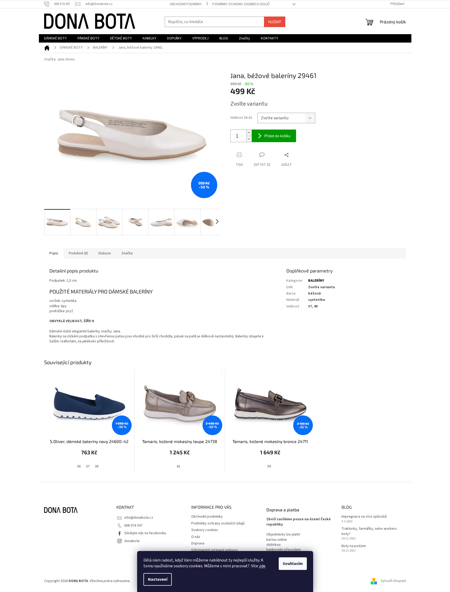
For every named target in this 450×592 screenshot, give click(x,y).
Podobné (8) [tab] (78, 253)
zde (262, 566)
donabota (131, 541)
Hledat (274, 21)
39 (269, 466)
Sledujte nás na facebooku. (145, 533)
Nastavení (157, 579)
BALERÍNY (316, 280)
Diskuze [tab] (105, 253)
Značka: (59, 59)
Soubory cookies (204, 530)
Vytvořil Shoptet (393, 581)
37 (88, 466)
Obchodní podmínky (186, 4)
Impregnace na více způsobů (364, 516)
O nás (195, 536)
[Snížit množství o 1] (249, 139)
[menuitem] (55, 38)
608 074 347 (133, 525)
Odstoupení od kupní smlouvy (214, 550)
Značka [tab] (127, 253)
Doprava (197, 543)
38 (97, 466)
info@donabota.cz (138, 517)
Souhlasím (293, 564)
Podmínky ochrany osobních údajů (241, 4)
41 (178, 466)
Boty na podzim (354, 546)
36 (79, 466)
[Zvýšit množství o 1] (249, 133)
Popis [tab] (53, 253)
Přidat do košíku (277, 135)
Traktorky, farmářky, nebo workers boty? (369, 531)
